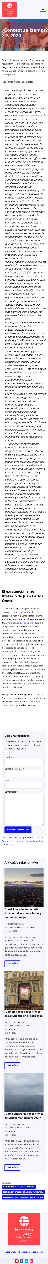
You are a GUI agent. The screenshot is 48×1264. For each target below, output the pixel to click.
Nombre (9, 757)
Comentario (11, 791)
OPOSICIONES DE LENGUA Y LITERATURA (18, 1187)
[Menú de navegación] (43, 9)
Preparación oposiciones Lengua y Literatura (23, 1192)
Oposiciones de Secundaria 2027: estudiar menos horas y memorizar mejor (22, 913)
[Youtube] (17, 1261)
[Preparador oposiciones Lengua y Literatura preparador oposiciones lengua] (9, 9)
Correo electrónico (14, 768)
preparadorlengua (16, 924)
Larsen (16, 612)
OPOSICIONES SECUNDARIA (22, 927)
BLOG (6, 927)
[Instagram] (31, 1261)
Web (6, 780)
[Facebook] (21, 1261)
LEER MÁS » (11, 964)
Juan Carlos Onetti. (24, 622)
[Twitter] (26, 1261)
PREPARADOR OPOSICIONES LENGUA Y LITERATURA (23, 1197)
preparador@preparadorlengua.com (24, 1251)
